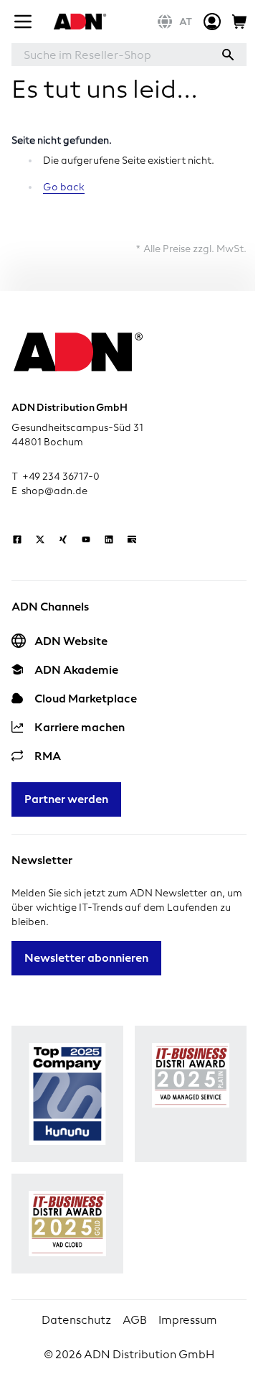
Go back (64, 187)
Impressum (187, 1320)
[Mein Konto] (212, 21)
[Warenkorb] (239, 21)
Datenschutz (76, 1320)
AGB (135, 1320)
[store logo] (78, 21)
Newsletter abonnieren (86, 958)
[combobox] (110, 54)
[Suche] (228, 54)
